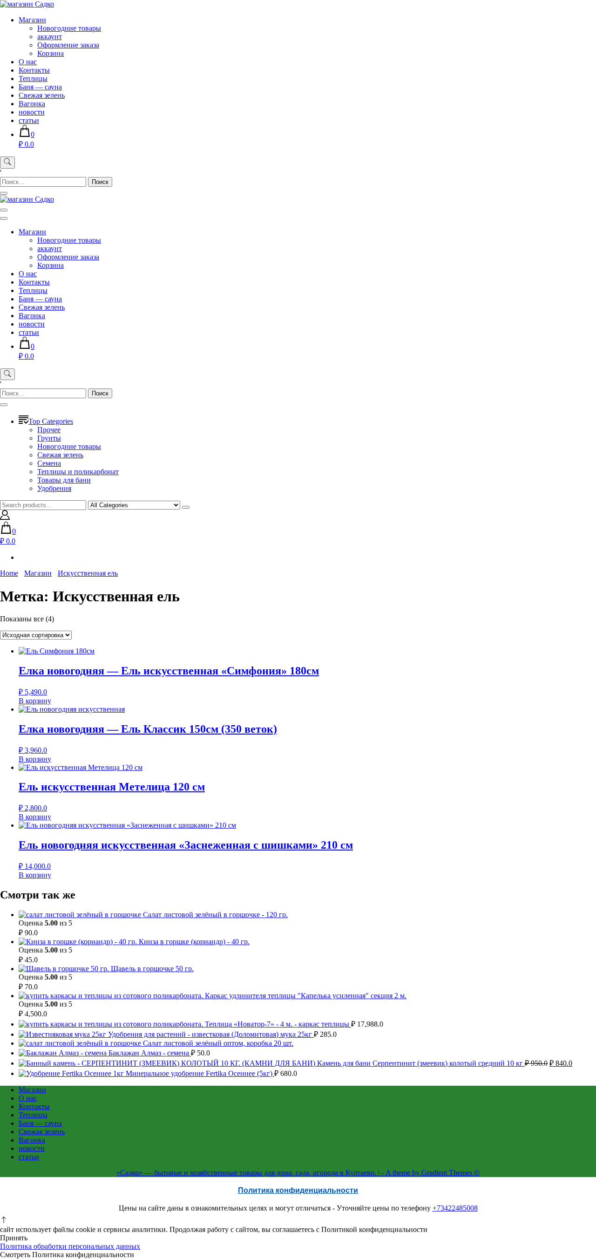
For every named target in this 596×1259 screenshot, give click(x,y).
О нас (28, 62)
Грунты (49, 438)
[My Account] (5, 517)
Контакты (34, 70)
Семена (49, 463)
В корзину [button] (35, 701)
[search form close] (3, 193)
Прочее (49, 430)
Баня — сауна (40, 87)
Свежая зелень (42, 95)
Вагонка (32, 104)
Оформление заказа (68, 45)
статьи (29, 120)
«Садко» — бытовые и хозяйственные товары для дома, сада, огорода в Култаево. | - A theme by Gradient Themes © (298, 1173)
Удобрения (54, 488)
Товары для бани (64, 480)
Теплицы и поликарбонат (78, 472)
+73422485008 (455, 1208)
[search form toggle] (7, 163)
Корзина (50, 53)
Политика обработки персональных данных (70, 1246)
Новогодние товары (69, 28)
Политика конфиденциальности (298, 1190)
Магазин (32, 20)
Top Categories (50, 421)
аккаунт (49, 37)
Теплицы (33, 78)
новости (32, 112)
